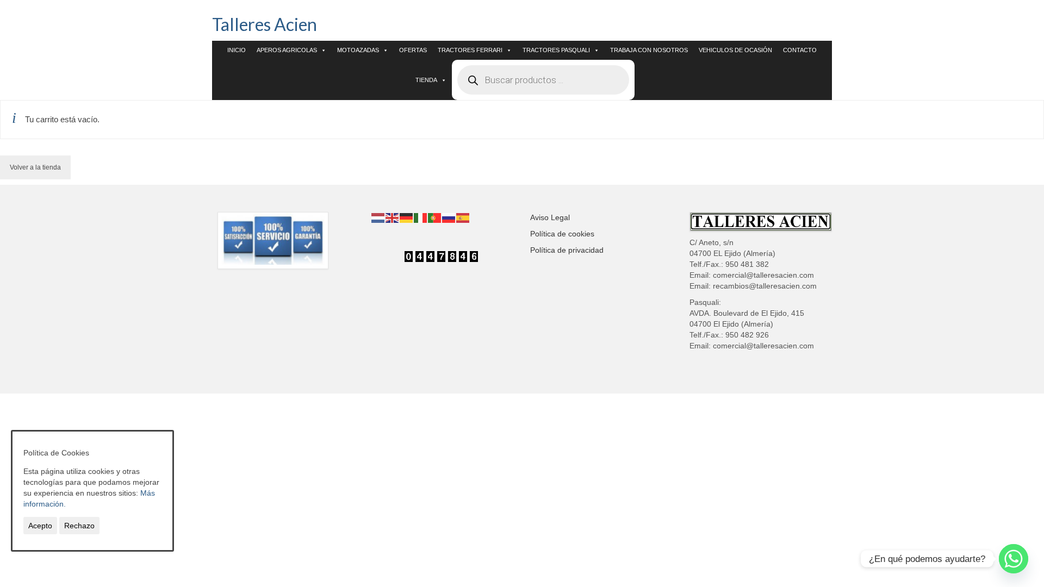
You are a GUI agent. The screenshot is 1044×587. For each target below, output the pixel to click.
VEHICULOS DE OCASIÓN (735, 50)
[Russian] (449, 217)
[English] (393, 217)
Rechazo (79, 525)
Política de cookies (562, 233)
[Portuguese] (435, 217)
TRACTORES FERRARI (470, 50)
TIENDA (426, 80)
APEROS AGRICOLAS (287, 50)
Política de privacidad (567, 250)
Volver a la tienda (35, 167)
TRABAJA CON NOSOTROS (649, 50)
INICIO (236, 50)
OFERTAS (413, 50)
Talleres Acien (264, 24)
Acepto (40, 525)
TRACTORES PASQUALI (556, 50)
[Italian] (421, 217)
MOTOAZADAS (358, 50)
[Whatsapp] (1013, 558)
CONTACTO (800, 50)
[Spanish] (463, 217)
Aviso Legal (550, 217)
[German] (407, 217)
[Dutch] (378, 217)
